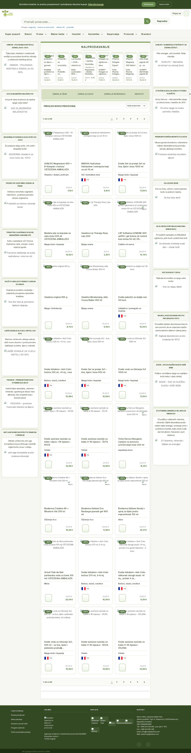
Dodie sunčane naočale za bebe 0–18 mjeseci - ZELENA (131, 645)
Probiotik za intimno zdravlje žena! (20, 184)
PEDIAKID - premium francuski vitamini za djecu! (20, 381)
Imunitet (76, 34)
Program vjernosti (18, 728)
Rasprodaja (113, 34)
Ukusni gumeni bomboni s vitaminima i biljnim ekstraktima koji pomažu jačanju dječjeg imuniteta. (171, 145)
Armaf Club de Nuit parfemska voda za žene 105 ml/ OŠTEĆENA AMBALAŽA (58, 575)
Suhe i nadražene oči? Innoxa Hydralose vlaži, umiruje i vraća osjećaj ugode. (20, 244)
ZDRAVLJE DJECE (85, 94)
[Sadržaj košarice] (48, 189)
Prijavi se (177, 13)
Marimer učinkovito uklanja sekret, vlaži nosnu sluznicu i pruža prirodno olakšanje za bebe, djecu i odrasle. (20, 342)
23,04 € (69, 599)
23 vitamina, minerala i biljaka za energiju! (171, 412)
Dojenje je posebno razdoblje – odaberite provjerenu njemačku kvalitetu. (20, 293)
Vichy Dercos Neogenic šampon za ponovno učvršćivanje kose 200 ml (131, 442)
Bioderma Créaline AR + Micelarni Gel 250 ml (56, 510)
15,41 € (143, 466)
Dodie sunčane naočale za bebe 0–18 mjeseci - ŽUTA (94, 440)
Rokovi (28, 34)
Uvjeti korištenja (17, 711)
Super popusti (12, 34)
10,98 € (69, 396)
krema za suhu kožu (46, 27)
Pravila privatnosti (18, 715)
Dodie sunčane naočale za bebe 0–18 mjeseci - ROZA (94, 643)
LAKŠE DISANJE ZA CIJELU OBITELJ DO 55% (20, 332)
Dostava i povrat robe (19, 724)
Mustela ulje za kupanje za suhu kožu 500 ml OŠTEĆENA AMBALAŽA (57, 236)
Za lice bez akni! (171, 183)
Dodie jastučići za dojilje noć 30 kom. (132, 298)
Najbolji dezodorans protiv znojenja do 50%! (171, 316)
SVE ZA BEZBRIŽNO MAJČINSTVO (20, 94)
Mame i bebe (57, 34)
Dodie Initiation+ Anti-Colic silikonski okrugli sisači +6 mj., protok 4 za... (131, 575)
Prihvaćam (148, 4)
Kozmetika (93, 34)
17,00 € (143, 191)
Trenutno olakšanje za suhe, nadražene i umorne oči (20, 233)
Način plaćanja (16, 719)
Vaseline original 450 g (55, 297)
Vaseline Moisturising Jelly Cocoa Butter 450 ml (94, 298)
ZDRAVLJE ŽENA (59, 94)
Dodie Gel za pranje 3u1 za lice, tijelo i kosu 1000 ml (131, 165)
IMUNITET (139, 94)
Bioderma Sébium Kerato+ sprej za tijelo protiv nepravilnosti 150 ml (131, 511)
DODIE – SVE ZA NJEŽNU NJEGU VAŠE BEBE (171, 366)
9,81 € (107, 191)
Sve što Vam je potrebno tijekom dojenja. (20, 282)
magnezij (32, 27)
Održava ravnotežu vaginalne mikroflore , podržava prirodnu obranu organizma (20, 194)
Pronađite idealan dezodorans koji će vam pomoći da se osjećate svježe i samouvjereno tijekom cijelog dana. (171, 327)
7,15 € (70, 191)
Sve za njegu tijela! (171, 272)
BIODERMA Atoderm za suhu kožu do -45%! (20, 138)
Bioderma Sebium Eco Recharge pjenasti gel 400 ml (94, 511)
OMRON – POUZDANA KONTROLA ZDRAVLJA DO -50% (19, 46)
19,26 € (69, 530)
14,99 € (69, 466)
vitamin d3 (60, 27)
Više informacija (96, 4)
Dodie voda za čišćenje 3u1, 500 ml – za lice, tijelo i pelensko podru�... (58, 645)
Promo (39, 34)
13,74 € (143, 255)
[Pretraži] (147, 21)
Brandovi (146, 34)
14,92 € (69, 255)
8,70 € (70, 327)
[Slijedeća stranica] (144, 118)
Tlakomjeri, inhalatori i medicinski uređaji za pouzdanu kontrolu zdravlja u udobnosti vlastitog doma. (20, 56)
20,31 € (143, 530)
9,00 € (143, 599)
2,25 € (107, 255)
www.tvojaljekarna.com (150, 734)
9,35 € (107, 327)
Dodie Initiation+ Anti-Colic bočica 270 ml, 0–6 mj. (94, 574)
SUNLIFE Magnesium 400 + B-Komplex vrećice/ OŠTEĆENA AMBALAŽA (58, 166)
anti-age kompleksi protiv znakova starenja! (20, 433)
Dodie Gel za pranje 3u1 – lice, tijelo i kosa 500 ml (94, 371)
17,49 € (106, 530)
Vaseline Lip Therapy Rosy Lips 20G (94, 234)
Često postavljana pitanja (20, 732)
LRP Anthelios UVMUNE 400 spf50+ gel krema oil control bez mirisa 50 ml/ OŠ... (132, 236)
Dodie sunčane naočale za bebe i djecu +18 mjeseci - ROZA (57, 442)
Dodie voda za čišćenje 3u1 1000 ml (132, 371)
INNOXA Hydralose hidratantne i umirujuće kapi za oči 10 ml (95, 166)
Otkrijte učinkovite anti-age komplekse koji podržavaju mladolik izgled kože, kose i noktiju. (20, 444)
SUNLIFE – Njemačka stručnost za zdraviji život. (170, 46)
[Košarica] (186, 13)
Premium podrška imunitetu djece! (171, 137)
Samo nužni (164, 4)
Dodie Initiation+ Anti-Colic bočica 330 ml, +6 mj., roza (58, 371)
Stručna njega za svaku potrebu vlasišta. (171, 92)
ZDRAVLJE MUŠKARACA (115, 94)
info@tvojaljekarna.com (151, 732)
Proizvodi (129, 34)
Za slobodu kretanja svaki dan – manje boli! (171, 227)
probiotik (70, 27)
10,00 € (143, 327)
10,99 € (106, 396)
